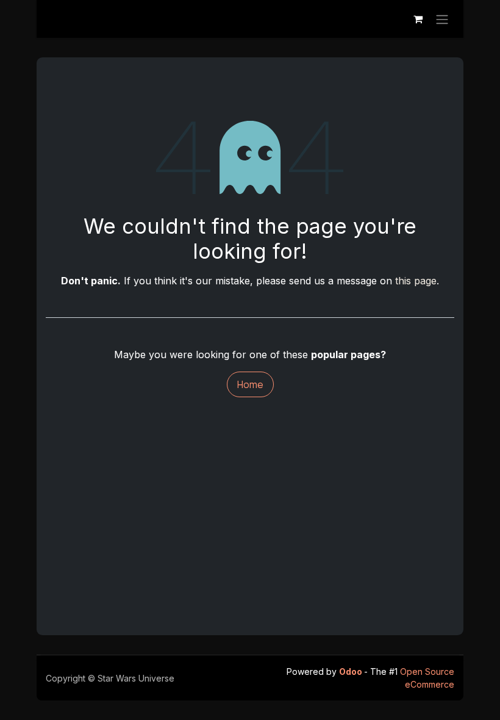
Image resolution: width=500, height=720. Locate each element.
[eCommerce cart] (417, 19)
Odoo (351, 671)
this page (416, 281)
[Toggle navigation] (442, 19)
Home (250, 384)
